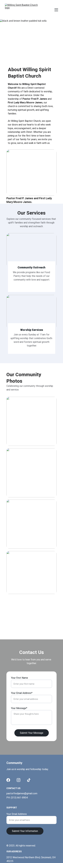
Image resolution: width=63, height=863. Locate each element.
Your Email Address (16, 814)
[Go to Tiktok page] (29, 780)
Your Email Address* (21, 693)
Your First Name (19, 677)
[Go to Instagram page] (18, 780)
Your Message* (19, 708)
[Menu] (56, 9)
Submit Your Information (25, 831)
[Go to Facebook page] (8, 780)
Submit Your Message (31, 732)
